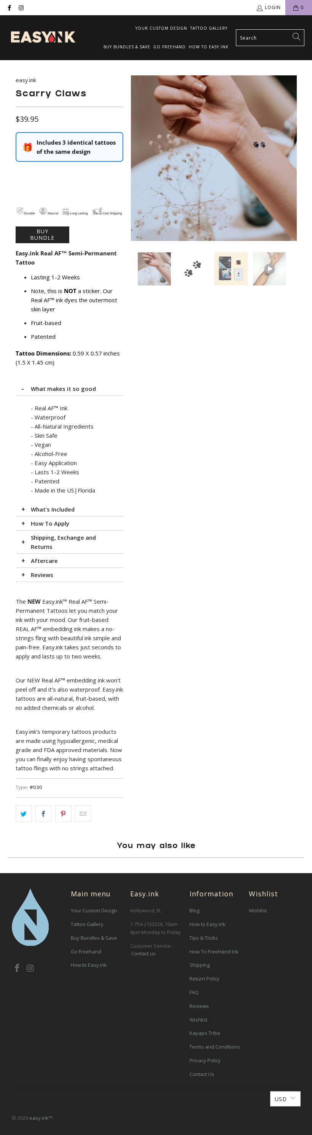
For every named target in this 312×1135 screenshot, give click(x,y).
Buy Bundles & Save (126, 46)
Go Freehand (169, 46)
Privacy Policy (205, 1060)
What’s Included (53, 509)
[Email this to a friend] (83, 813)
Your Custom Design (161, 28)
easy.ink (26, 80)
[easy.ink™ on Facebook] (9, 7)
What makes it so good (63, 388)
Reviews (42, 575)
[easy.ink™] (43, 37)
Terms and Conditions (214, 1046)
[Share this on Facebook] (43, 813)
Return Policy (204, 978)
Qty (20, 173)
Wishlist (198, 1019)
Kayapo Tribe (204, 1033)
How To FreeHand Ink (214, 951)
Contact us (143, 953)
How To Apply (50, 523)
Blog (194, 910)
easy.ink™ (41, 1117)
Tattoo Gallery (209, 28)
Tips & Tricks (203, 937)
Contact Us (201, 1074)
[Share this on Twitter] (24, 813)
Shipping (199, 964)
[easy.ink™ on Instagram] (21, 7)
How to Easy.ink (208, 46)
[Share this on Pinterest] (63, 813)
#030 (36, 787)
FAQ (194, 992)
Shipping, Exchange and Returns (63, 542)
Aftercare (44, 560)
